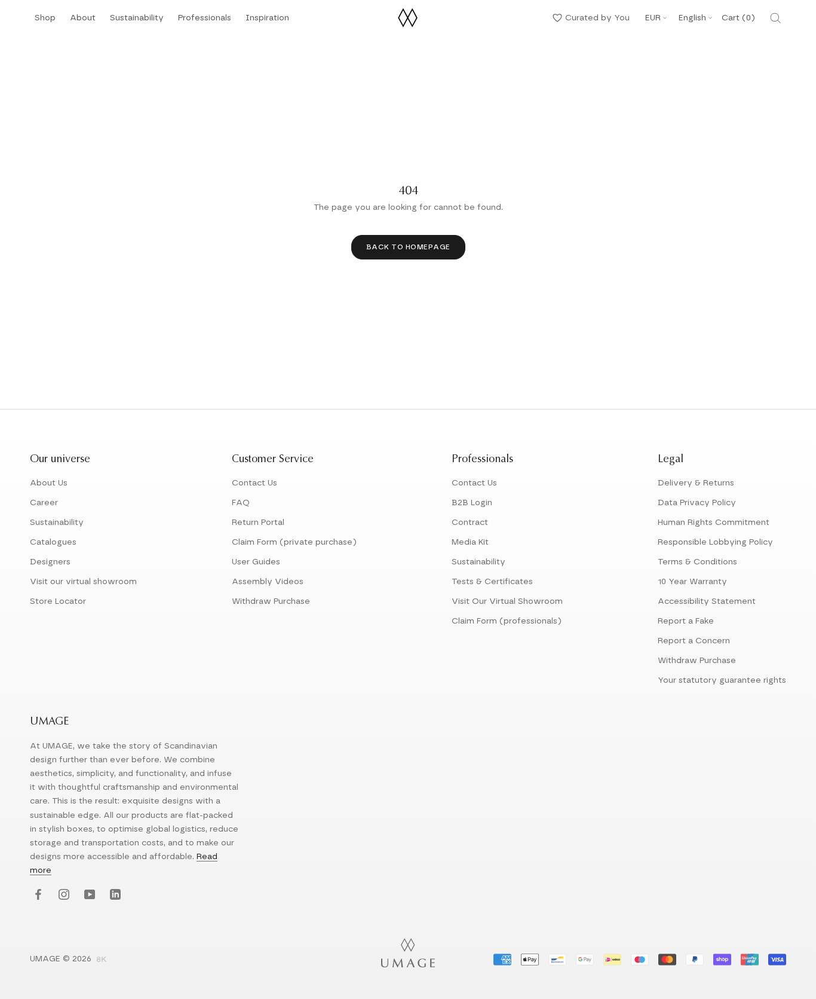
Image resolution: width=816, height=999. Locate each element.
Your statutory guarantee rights (722, 680)
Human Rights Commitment (713, 522)
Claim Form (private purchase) (294, 542)
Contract (470, 522)
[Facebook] (37, 895)
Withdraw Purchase (271, 601)
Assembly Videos (267, 582)
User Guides (256, 562)
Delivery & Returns (696, 483)
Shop (45, 21)
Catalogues (53, 542)
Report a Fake (686, 621)
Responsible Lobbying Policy (715, 542)
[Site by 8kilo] (101, 960)
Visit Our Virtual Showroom (507, 601)
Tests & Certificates (492, 582)
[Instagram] (62, 895)
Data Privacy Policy (697, 503)
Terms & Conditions (697, 562)
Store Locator (58, 601)
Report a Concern (694, 641)
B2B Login (472, 503)
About (83, 21)
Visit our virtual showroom (83, 582)
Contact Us (254, 483)
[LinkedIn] (114, 895)
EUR (653, 18)
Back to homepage (408, 246)
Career (44, 503)
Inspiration (267, 21)
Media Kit (470, 542)
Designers (50, 562)
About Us (49, 483)
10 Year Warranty (692, 582)
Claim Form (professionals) (507, 621)
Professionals (204, 21)
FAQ (241, 503)
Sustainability (137, 21)
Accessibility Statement (707, 601)
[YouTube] (88, 895)
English (692, 18)
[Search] (775, 18)
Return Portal (258, 522)
